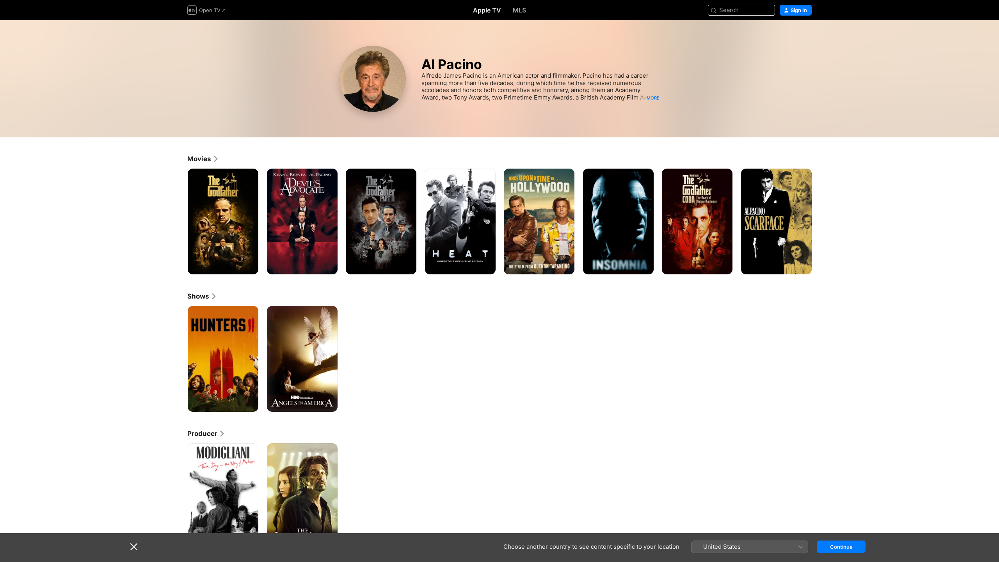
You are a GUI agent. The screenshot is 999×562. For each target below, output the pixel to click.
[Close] (133, 546)
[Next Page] (819, 221)
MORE (653, 98)
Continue (841, 547)
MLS (519, 10)
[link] (203, 159)
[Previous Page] (179, 221)
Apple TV (487, 10)
